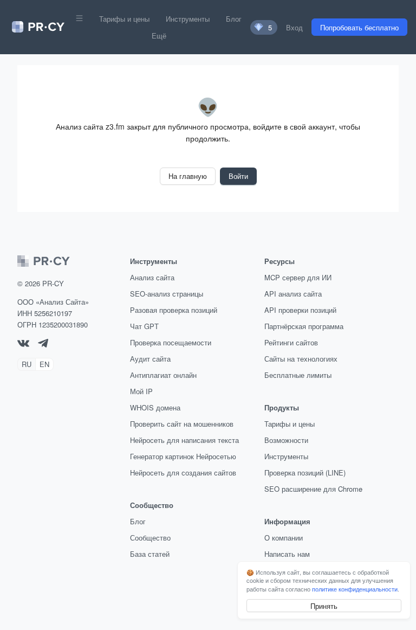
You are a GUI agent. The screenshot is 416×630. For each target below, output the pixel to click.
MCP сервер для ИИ (298, 277)
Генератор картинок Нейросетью (183, 456)
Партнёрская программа (303, 326)
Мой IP (141, 391)
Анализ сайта (152, 277)
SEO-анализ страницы (166, 293)
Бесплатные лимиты (298, 375)
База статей (150, 554)
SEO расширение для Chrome (313, 489)
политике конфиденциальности (355, 588)
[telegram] (43, 344)
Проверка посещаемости (170, 342)
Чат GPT (144, 326)
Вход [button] (294, 27)
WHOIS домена (155, 407)
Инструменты (188, 19)
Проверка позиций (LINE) (305, 472)
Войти (238, 176)
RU (26, 364)
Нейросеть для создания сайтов (183, 472)
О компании (283, 537)
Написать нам (287, 554)
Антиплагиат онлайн (163, 375)
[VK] (23, 344)
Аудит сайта (150, 358)
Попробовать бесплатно (359, 27)
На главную (187, 176)
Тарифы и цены (124, 19)
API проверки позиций (300, 310)
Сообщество (150, 537)
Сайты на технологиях (300, 358)
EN (44, 364)
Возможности (286, 440)
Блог (234, 19)
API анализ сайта (293, 293)
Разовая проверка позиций (173, 310)
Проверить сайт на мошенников (181, 424)
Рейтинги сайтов (291, 342)
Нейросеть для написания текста (184, 440)
